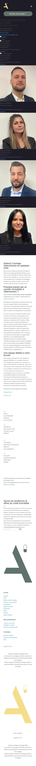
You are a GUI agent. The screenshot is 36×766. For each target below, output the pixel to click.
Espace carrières (8, 606)
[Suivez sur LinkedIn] (12, 586)
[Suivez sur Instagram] (16, 586)
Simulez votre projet (16, 14)
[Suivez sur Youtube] (23, 586)
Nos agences (7, 604)
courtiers (6, 371)
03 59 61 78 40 (4, 32)
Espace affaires (8, 615)
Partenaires (7, 608)
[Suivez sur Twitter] (19, 586)
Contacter (2, 51)
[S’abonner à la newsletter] (20, 529)
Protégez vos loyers (9, 625)
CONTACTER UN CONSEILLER (9, 35)
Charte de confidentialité (10, 637)
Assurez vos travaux (9, 623)
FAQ (5, 598)
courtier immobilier (9, 298)
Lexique (6, 596)
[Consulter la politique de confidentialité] (12, 518)
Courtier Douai (8, 392)
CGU (5, 639)
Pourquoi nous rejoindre (10, 602)
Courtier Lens (7, 395)
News (5, 610)
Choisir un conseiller (9, 484)
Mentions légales (8, 635)
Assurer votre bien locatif (10, 627)
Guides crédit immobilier (10, 600)
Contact (6, 612)
